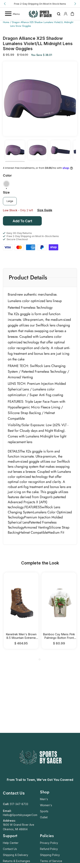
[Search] (58, 13)
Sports (44, 811)
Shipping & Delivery (15, 855)
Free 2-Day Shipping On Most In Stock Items (40, 3)
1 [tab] (39, 659)
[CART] (72, 13)
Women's (46, 805)
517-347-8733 (19, 804)
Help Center (10, 842)
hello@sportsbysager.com (20, 815)
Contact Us (10, 849)
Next (75, 4)
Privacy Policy (49, 842)
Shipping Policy (50, 855)
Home (6, 22)
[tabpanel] (21, 610)
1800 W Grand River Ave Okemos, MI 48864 (18, 827)
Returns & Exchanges (16, 861)
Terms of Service (51, 861)
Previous (5, 4)
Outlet (44, 817)
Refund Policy (49, 849)
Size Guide (44, 210)
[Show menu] (8, 13)
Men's (44, 799)
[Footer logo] (40, 774)
